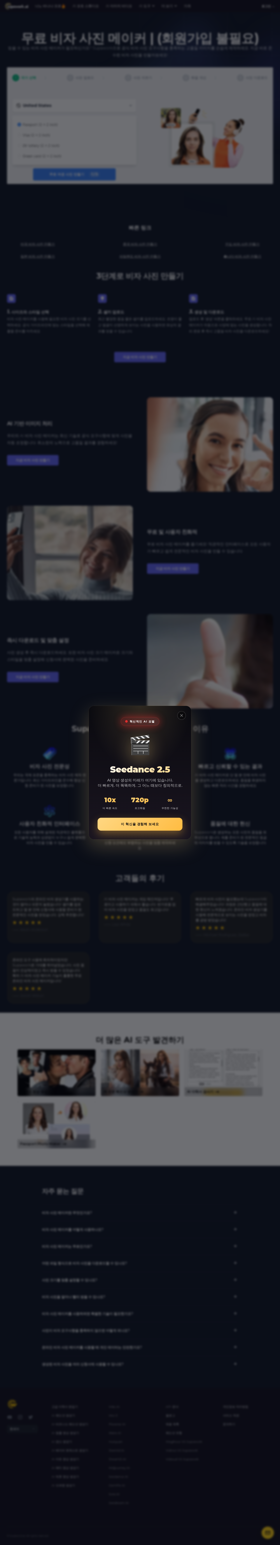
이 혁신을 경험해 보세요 (140, 824)
